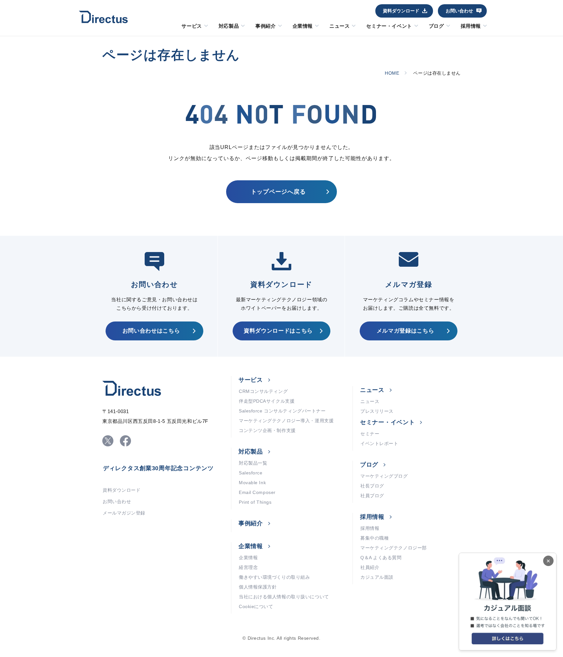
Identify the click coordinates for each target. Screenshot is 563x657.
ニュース (339, 26)
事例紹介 (265, 26)
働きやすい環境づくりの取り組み (274, 577)
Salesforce (251, 472)
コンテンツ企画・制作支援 (267, 430)
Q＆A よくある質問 (381, 557)
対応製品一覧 (253, 463)
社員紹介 (369, 567)
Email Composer (257, 492)
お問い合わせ (459, 10)
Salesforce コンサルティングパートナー (282, 410)
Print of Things (255, 502)
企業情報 (303, 26)
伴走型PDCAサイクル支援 (267, 401)
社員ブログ (372, 495)
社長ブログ (372, 485)
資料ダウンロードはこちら (278, 331)
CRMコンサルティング (263, 391)
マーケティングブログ (384, 476)
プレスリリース (377, 411)
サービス (191, 26)
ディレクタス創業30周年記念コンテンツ (158, 468)
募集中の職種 (374, 538)
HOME (392, 73)
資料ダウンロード (401, 10)
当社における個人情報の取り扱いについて (284, 596)
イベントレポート (379, 443)
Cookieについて (256, 606)
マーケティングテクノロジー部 (393, 547)
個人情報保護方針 (258, 587)
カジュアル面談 (377, 577)
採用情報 (471, 26)
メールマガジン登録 (124, 512)
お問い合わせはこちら (151, 331)
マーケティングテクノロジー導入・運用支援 (286, 420)
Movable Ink (252, 482)
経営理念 (248, 567)
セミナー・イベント (389, 26)
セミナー (369, 433)
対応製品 (229, 26)
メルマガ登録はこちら (405, 331)
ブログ (436, 26)
